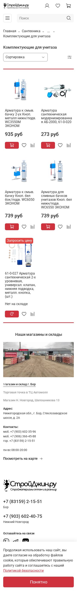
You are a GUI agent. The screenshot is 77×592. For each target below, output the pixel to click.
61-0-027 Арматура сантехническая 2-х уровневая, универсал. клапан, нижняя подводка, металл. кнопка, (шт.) (20, 284)
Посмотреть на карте (20, 459)
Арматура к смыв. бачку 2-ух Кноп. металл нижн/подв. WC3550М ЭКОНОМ (20, 118)
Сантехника (31, 31)
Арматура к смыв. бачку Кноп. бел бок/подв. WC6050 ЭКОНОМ (19, 197)
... (48, 31)
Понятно (38, 582)
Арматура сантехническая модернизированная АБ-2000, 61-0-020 (56, 116)
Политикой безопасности (23, 571)
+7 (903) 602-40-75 (22, 516)
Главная (9, 31)
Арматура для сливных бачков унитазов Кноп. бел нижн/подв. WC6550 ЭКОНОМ (56, 199)
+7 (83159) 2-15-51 (22, 501)
